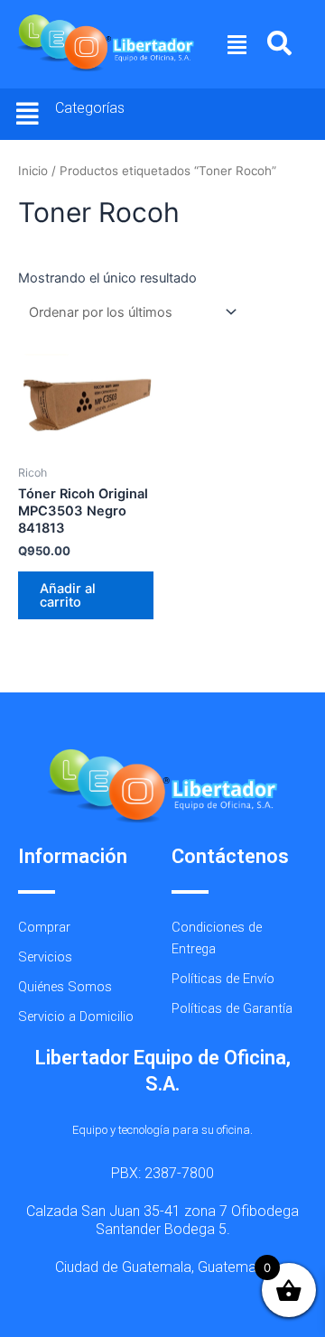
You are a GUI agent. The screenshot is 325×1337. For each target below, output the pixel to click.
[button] (237, 44)
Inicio (33, 170)
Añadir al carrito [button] (68, 595)
